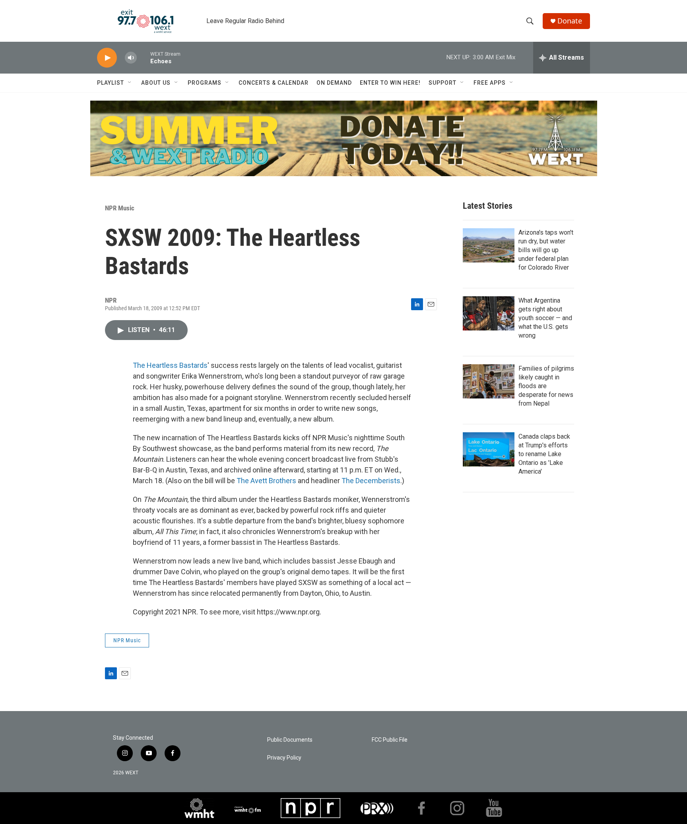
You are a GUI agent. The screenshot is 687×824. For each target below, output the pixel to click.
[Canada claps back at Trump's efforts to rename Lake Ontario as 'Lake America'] (488, 449)
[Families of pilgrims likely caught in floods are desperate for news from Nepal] (488, 381)
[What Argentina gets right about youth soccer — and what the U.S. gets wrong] (488, 313)
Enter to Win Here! (390, 83)
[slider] (143, 57)
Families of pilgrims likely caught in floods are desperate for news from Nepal (546, 386)
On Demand (334, 83)
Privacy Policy (284, 758)
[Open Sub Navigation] (130, 83)
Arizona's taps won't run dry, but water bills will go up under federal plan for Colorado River (545, 250)
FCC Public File (390, 740)
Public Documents (289, 740)
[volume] (131, 58)
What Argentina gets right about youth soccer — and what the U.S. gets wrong (545, 318)
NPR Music (119, 208)
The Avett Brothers (266, 480)
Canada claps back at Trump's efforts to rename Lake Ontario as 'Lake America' (544, 454)
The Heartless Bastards (170, 365)
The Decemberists (371, 480)
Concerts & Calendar (274, 83)
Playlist (110, 83)
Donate (569, 21)
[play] (107, 57)
